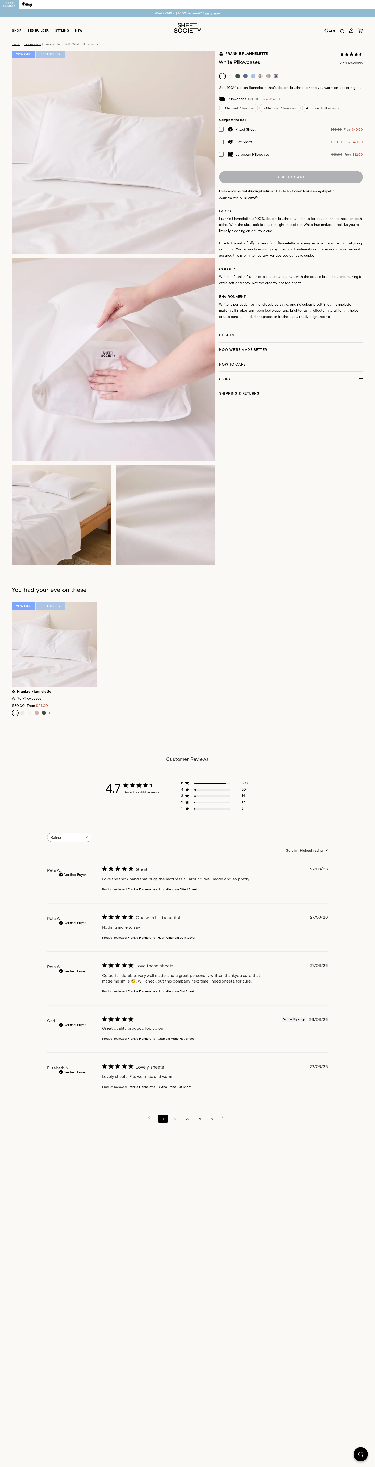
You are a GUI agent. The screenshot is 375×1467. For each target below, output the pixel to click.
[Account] (351, 30)
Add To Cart (291, 177)
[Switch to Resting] (27, 4)
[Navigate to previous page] (151, 1117)
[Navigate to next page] (224, 1117)
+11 (50, 713)
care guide (304, 255)
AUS (332, 31)
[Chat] (361, 1455)
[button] (291, 335)
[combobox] (69, 837)
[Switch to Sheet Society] (9, 4)
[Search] (342, 31)
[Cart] (360, 30)
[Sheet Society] (187, 27)
